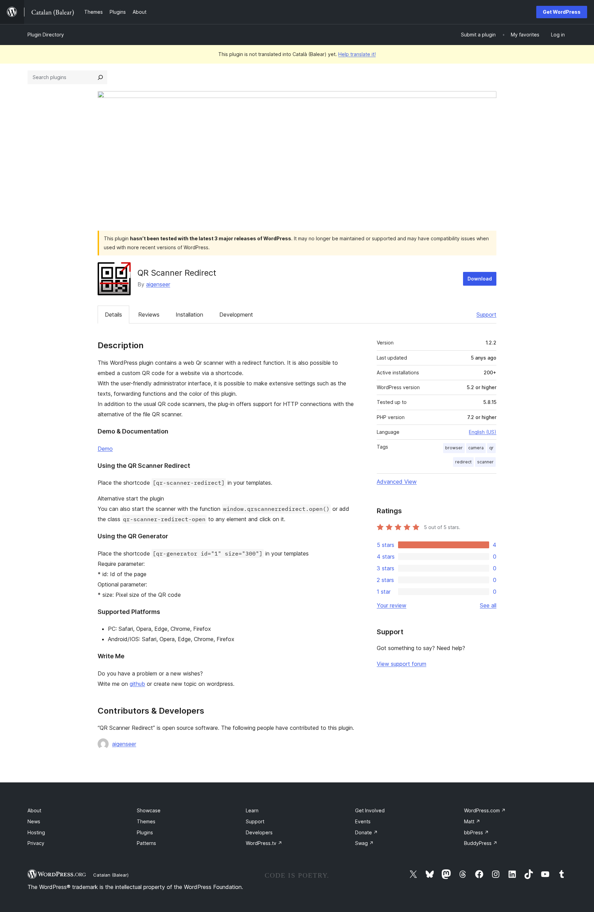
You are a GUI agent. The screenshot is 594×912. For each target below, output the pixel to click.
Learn (252, 810)
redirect (463, 461)
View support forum (401, 663)
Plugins (145, 832)
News (34, 821)
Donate (366, 832)
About (34, 810)
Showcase (149, 810)
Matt (472, 821)
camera (476, 447)
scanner (485, 461)
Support (486, 314)
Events (363, 821)
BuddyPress (480, 843)
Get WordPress (562, 12)
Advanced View (397, 481)
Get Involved (370, 810)
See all (488, 605)
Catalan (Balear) (111, 875)
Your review (391, 605)
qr (491, 447)
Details (113, 314)
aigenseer (158, 284)
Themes (146, 821)
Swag (364, 843)
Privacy (36, 843)
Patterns (146, 843)
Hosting (36, 832)
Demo (105, 448)
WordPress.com (485, 810)
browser (454, 447)
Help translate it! (357, 54)
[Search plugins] (100, 77)
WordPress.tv (264, 843)
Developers (259, 832)
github (137, 683)
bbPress (476, 832)
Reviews (149, 314)
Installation (189, 314)
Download (480, 279)
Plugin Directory (46, 34)
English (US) (482, 432)
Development (236, 314)
